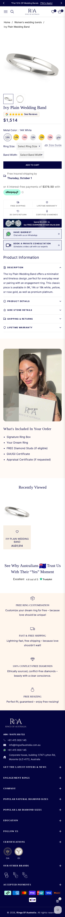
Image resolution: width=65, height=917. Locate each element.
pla (59, 137)
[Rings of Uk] (15, 875)
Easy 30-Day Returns (32, 3)
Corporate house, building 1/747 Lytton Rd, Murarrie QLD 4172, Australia (32, 757)
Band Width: (10, 154)
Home (7, 22)
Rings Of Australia (26, 912)
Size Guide (55, 145)
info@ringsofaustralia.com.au (24, 744)
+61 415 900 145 (17, 740)
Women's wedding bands (28, 22)
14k (7, 137)
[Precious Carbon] (6, 875)
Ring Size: (9, 146)
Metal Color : (17, 130)
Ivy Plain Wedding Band (17, 540)
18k (33, 137)
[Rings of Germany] (25, 875)
